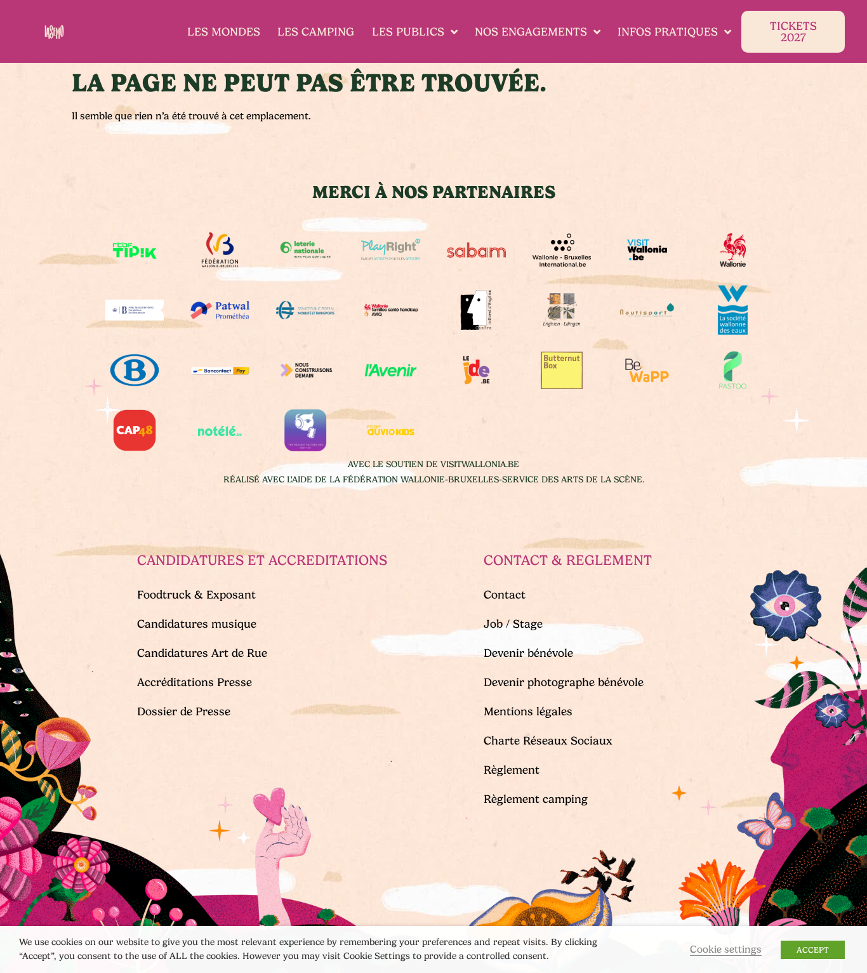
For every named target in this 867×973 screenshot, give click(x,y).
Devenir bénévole (528, 653)
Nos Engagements (531, 31)
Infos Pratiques (668, 31)
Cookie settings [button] (726, 949)
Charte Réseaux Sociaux (548, 740)
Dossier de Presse (183, 711)
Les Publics (408, 31)
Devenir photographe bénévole (564, 682)
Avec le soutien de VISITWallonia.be (433, 464)
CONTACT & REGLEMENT (568, 560)
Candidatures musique (196, 624)
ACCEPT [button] (813, 950)
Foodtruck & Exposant (196, 594)
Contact (505, 594)
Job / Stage (513, 624)
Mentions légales (528, 711)
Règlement (511, 770)
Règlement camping (536, 799)
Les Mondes (223, 31)
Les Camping (315, 31)
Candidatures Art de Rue (202, 653)
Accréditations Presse (194, 682)
